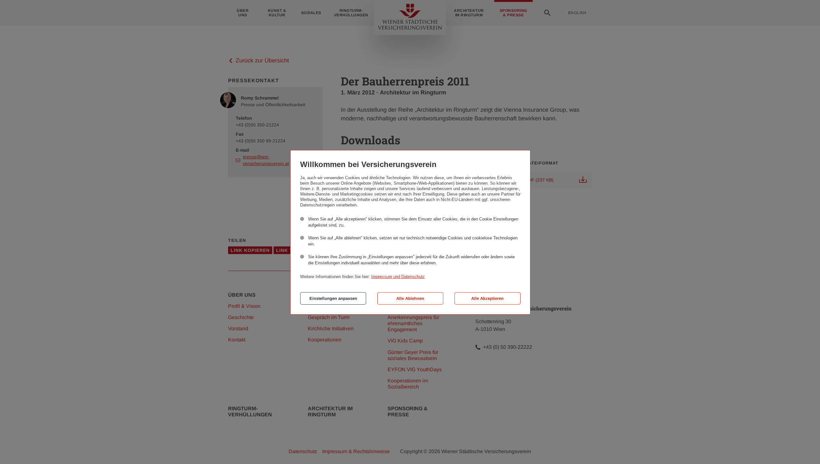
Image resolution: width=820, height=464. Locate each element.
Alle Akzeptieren (487, 298)
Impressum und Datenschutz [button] (398, 276)
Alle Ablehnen (410, 298)
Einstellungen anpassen (333, 298)
